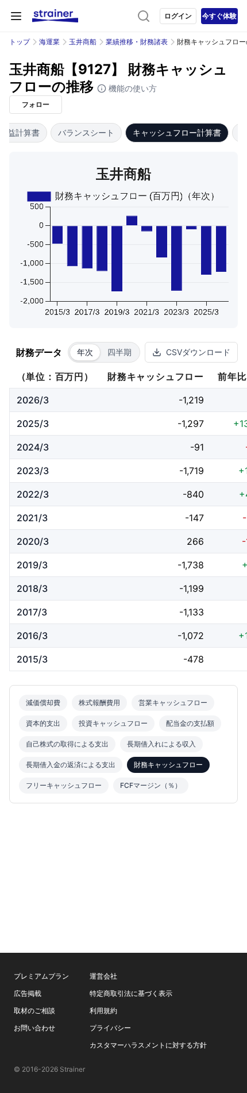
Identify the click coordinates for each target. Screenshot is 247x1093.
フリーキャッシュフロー (64, 785)
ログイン (178, 15)
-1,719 (191, 470)
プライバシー (110, 1027)
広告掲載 (27, 993)
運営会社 (103, 976)
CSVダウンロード (198, 352)
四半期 (119, 352)
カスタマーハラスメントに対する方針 (148, 1045)
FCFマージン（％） (151, 785)
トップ (19, 41)
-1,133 (191, 612)
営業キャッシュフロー (172, 702)
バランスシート (86, 132)
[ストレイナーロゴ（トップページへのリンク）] (55, 16)
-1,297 (190, 423)
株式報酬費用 (99, 702)
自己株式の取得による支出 (67, 744)
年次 (85, 352)
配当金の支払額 (190, 723)
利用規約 (103, 1010)
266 (195, 541)
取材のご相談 (34, 1010)
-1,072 (190, 635)
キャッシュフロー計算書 (177, 132)
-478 (193, 659)
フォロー (35, 104)
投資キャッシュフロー (113, 723)
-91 (197, 447)
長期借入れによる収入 (161, 744)
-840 (193, 494)
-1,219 (191, 400)
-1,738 (190, 565)
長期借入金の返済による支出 (70, 764)
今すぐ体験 (219, 15)
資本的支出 (43, 723)
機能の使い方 (131, 88)
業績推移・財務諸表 (137, 41)
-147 (194, 518)
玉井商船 (83, 41)
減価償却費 (43, 702)
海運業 (49, 41)
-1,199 (191, 588)
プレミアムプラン (41, 976)
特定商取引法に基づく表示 (131, 993)
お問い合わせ (34, 1027)
